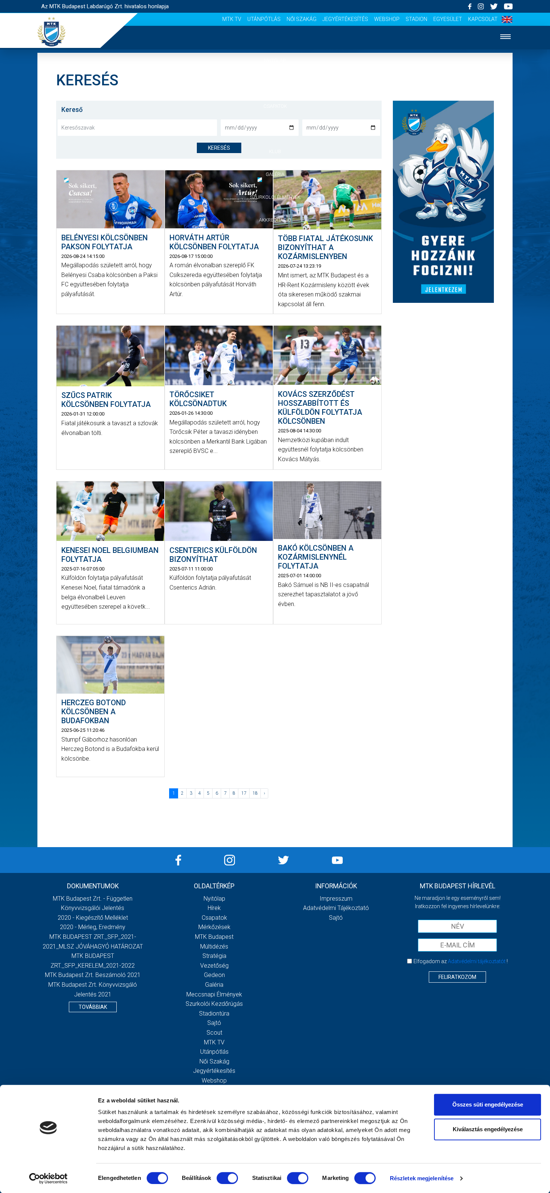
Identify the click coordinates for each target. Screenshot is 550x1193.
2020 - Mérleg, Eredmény (92, 927)
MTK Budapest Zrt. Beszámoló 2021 (93, 975)
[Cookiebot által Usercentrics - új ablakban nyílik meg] (48, 1178)
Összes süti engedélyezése (487, 1104)
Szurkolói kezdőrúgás (214, 1003)
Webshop (387, 19)
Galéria (275, 174)
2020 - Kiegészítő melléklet (93, 917)
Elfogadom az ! (460, 961)
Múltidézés (214, 946)
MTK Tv (231, 19)
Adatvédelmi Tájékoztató (336, 908)
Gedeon (214, 975)
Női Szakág (302, 19)
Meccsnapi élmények (214, 994)
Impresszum (336, 898)
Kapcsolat (483, 19)
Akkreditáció (275, 220)
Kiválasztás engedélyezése (488, 1129)
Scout (214, 1032)
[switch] (227, 1178)
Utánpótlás (264, 19)
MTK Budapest (214, 936)
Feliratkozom (457, 977)
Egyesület (447, 19)
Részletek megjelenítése (421, 1178)
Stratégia (214, 955)
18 (255, 793)
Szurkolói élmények (275, 197)
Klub (275, 151)
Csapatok (275, 106)
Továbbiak (93, 1007)
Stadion (416, 19)
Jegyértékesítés (345, 19)
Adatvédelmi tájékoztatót (476, 961)
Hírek (275, 83)
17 (244, 793)
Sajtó (214, 1022)
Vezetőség (214, 965)
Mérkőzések (275, 128)
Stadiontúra (214, 1013)
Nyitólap (275, 60)
